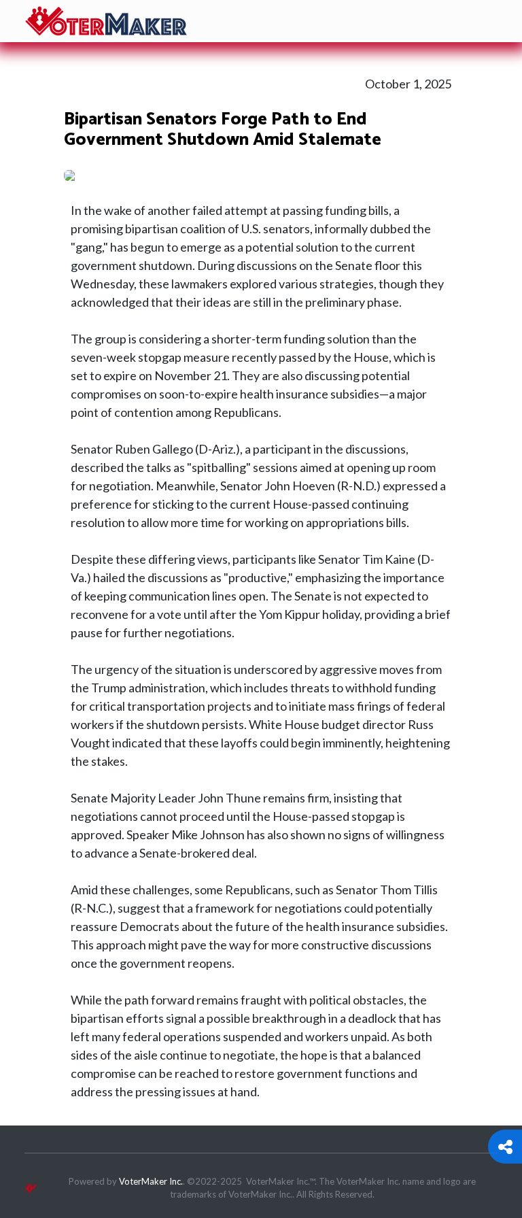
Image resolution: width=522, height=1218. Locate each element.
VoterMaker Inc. (151, 1181)
